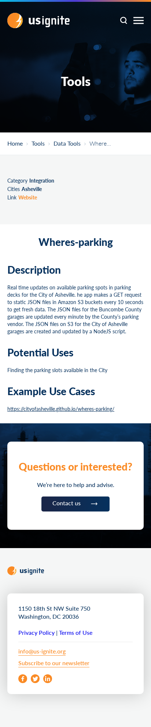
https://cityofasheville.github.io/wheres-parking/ (60, 408)
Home (15, 143)
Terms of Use (75, 632)
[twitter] (35, 678)
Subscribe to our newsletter (53, 663)
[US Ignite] (38, 20)
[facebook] (22, 678)
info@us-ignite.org (42, 651)
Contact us (66, 503)
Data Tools (67, 143)
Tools (38, 143)
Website (27, 197)
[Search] (123, 20)
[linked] (47, 678)
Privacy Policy (36, 632)
